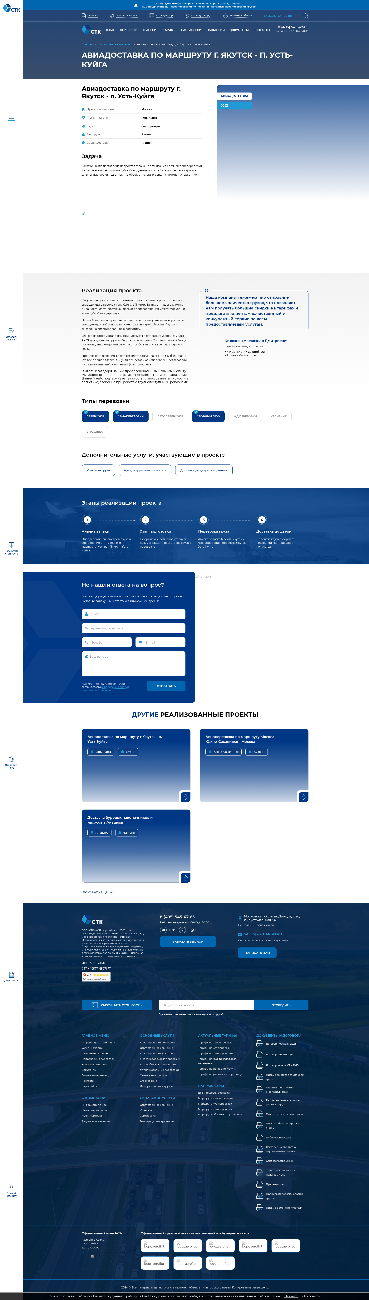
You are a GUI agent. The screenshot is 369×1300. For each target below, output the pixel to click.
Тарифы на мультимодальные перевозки (217, 1061)
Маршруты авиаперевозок (215, 1098)
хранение (150, 30)
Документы (239, 30)
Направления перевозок (98, 1058)
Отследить (281, 1005)
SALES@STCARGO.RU (263, 934)
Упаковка (146, 1110)
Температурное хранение (157, 1121)
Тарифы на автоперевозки (215, 1053)
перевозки (129, 30)
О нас (110, 30)
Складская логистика (154, 1075)
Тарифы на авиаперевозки (216, 1042)
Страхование (148, 1080)
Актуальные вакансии (96, 1121)
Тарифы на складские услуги (217, 1068)
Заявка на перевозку (95, 1075)
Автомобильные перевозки (158, 1064)
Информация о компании (98, 1042)
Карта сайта (89, 1086)
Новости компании (94, 1064)
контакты (261, 30)
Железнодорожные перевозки (160, 1058)
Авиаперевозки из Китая (156, 1053)
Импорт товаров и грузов (156, 1086)
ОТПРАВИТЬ (166, 686)
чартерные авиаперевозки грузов (233, 6)
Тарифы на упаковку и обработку (220, 1074)
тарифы (169, 30)
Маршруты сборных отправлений (220, 1114)
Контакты (88, 1080)
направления (192, 30)
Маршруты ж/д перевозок (215, 1103)
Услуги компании (93, 1047)
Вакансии (216, 30)
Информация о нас (94, 1104)
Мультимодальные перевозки (159, 1069)
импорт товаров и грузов (188, 3)
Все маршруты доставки (214, 1092)
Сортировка (148, 1115)
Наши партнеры (92, 1115)
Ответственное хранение (156, 1047)
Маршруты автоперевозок (215, 1109)
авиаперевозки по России (188, 6)
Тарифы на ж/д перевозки (215, 1047)
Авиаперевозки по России (157, 1042)
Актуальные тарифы (95, 1053)
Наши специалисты (94, 1110)
